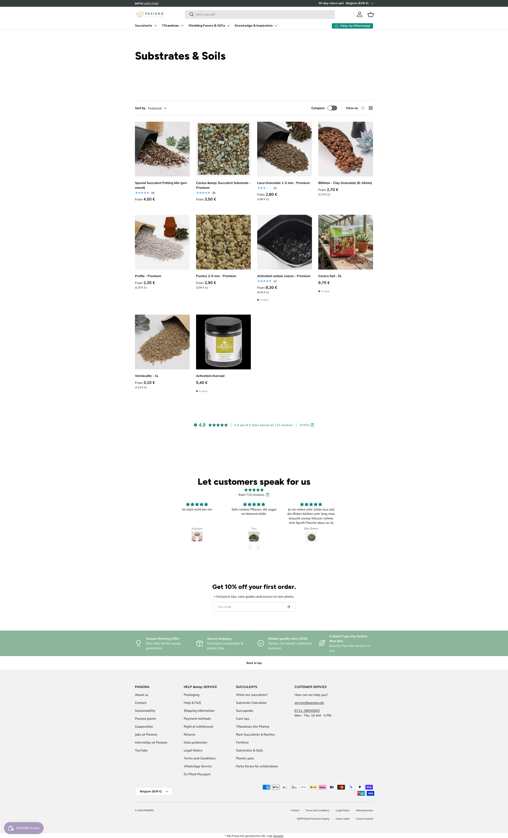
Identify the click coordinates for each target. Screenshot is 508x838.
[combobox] (260, 14)
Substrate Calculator (251, 703)
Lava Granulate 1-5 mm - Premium (283, 183)
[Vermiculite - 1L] (162, 342)
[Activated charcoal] (223, 342)
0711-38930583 (307, 711)
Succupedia (244, 711)
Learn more (176, 3)
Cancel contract (364, 818)
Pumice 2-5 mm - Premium (216, 276)
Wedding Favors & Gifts (207, 25)
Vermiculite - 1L (147, 376)
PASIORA (149, 810)
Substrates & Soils (249, 750)
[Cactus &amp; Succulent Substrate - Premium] (223, 149)
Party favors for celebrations (257, 766)
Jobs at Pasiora (146, 734)
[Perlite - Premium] (162, 242)
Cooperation (144, 726)
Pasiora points (145, 718)
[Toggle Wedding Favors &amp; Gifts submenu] (228, 25)
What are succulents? (252, 695)
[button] (370, 14)
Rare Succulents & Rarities (255, 734)
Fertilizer (242, 742)
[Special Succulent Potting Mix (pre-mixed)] (162, 149)
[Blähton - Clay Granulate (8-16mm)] (345, 149)
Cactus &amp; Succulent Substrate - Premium (223, 185)
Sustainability (145, 711)
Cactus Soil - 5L (330, 276)
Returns (189, 734)
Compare (318, 108)
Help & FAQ (192, 703)
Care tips (242, 718)
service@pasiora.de (309, 703)
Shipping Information (199, 711)
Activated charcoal (210, 376)
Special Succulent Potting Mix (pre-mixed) (161, 185)
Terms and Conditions (200, 758)
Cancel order (343, 818)
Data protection (195, 742)
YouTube (141, 750)
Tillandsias (170, 25)
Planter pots (245, 758)
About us (141, 695)
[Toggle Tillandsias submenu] (182, 25)
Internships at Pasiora (151, 742)
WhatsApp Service (198, 766)
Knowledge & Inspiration (254, 25)
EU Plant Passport (197, 774)
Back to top (254, 663)
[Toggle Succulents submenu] (155, 25)
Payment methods (197, 718)
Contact (140, 703)
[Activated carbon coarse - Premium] (284, 242)
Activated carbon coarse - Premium (283, 276)
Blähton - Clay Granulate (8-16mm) (345, 183)
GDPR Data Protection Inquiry (313, 818)
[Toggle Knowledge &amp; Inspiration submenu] (275, 25)
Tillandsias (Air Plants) (252, 726)
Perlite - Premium (148, 276)
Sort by (140, 108)
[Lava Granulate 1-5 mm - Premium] (284, 149)
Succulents (143, 25)
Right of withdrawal (198, 726)
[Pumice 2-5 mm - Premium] (223, 242)
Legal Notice (193, 750)
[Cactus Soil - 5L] (345, 242)
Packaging (191, 695)
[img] (254, 489)
